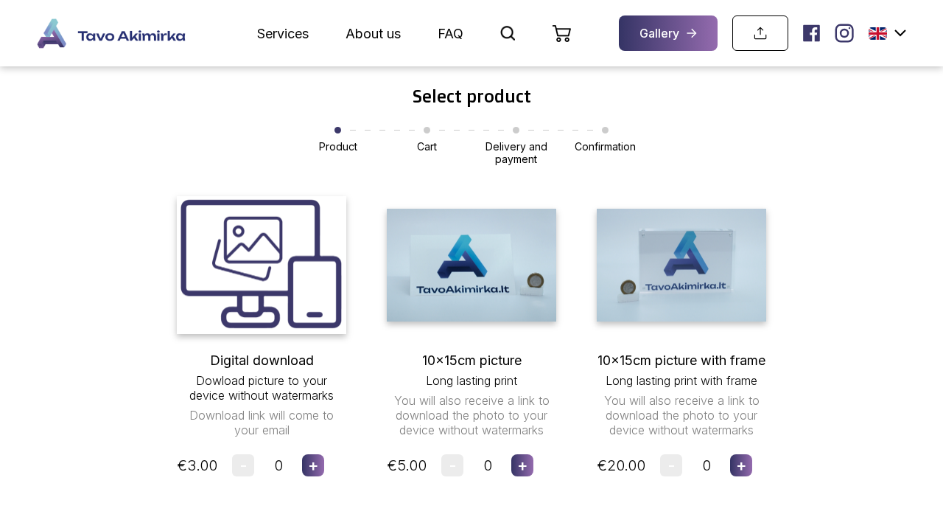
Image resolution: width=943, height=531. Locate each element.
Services (283, 33)
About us (373, 33)
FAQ (450, 33)
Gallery (659, 33)
